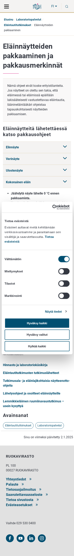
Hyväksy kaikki (37, 323)
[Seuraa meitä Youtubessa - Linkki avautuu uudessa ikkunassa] (20, 538)
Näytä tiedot (53, 311)
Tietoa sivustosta (19, 500)
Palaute (12, 484)
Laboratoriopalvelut (28, 19)
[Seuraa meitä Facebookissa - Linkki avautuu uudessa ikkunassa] (10, 538)
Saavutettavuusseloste (24, 494)
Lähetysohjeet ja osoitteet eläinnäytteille (31, 393)
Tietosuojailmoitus (21, 489)
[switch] (63, 271)
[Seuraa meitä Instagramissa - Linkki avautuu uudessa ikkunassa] (42, 538)
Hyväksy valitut (37, 334)
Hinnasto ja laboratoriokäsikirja (25, 365)
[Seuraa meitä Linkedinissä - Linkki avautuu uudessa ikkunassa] (31, 538)
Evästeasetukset (19, 505)
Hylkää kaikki (37, 346)
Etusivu (8, 19)
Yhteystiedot (16, 479)
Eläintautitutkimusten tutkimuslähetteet (31, 373)
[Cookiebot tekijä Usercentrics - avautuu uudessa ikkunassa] (52, 207)
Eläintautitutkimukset (17, 25)
